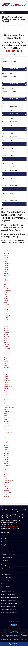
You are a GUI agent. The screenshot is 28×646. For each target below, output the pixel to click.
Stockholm (7, 417)
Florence (11, 193)
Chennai (6, 388)
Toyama (6, 475)
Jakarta (6, 396)
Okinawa (6, 275)
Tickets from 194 (14, 113)
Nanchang (7, 315)
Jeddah (6, 350)
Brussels (11, 163)
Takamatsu (7, 473)
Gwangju (6, 360)
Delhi (5, 390)
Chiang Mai (7, 344)
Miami (5, 302)
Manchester (7, 380)
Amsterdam (7, 488)
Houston (6, 429)
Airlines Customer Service (8, 554)
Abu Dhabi (7, 348)
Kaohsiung (7, 423)
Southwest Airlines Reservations (9, 597)
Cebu (5, 294)
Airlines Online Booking (7, 551)
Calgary (6, 256)
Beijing (5, 261)
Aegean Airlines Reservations (8, 613)
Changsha (7, 263)
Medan (6, 398)
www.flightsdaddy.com (12, 526)
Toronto (6, 257)
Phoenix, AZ (7, 384)
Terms (2, 548)
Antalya (11, 148)
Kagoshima (7, 465)
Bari (10, 58)
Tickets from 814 (14, 98)
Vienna (6, 252)
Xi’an (5, 438)
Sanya (5, 325)
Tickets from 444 (14, 68)
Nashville (6, 304)
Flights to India (5, 580)
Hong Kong (7, 455)
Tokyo (5, 477)
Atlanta (6, 285)
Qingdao (6, 321)
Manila (6, 298)
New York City (7, 492)
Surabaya (6, 400)
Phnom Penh (7, 254)
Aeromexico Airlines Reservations (10, 600)
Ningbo (6, 319)
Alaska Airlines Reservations (8, 606)
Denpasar (6, 394)
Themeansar (14, 631)
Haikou (6, 309)
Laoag (5, 296)
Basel (11, 103)
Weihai (6, 334)
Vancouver (7, 259)
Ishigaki (6, 463)
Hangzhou (6, 311)
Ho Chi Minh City (8, 433)
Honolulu (6, 427)
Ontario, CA (7, 382)
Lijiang (5, 313)
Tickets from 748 (14, 83)
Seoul (5, 413)
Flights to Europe (5, 586)
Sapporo (6, 279)
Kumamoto (7, 467)
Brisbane (6, 246)
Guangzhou (7, 273)
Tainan (6, 362)
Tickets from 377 (14, 143)
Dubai (11, 73)
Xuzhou (6, 440)
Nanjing (6, 317)
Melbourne (7, 248)
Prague (6, 448)
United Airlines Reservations (8, 609)
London (6, 376)
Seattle (6, 409)
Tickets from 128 (14, 128)
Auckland (6, 490)
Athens (11, 178)
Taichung (6, 425)
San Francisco (8, 386)
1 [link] (2, 208)
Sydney (6, 250)
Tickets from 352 (14, 158)
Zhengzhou (7, 446)
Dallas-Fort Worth (9, 407)
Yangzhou (6, 442)
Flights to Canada (5, 574)
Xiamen (6, 342)
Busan (5, 354)
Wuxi (5, 340)
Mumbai (6, 392)
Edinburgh (12, 118)
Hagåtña (6, 453)
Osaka (5, 277)
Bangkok (6, 367)
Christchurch (7, 290)
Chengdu (6, 265)
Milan (5, 402)
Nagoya (6, 471)
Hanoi (5, 494)
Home (3, 23)
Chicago (6, 288)
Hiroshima (6, 461)
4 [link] (9, 208)
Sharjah (11, 88)
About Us (3, 538)
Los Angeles (7, 431)
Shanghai (6, 327)
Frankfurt (6, 451)
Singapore (7, 352)
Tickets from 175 (14, 189)
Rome (5, 404)
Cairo (5, 449)
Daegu (6, 358)
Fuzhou (6, 271)
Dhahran (6, 300)
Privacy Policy (4, 545)
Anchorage (7, 283)
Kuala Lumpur (7, 482)
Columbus (6, 405)
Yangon (6, 486)
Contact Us (4, 542)
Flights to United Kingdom (8, 571)
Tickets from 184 (14, 173)
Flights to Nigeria (5, 583)
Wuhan (6, 338)
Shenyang (6, 332)
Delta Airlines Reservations (8, 594)
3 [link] (7, 208)
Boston (6, 287)
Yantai (5, 444)
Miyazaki (6, 469)
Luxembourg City (8, 480)
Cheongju (6, 356)
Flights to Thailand (6, 577)
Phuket (6, 346)
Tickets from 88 (14, 204)
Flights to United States (7, 568)
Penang (6, 484)
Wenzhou (6, 336)
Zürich (5, 419)
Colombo (6, 421)
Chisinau (11, 133)
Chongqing (7, 269)
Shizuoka (6, 281)
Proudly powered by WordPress (10, 630)
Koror (5, 292)
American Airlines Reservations (9, 603)
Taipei (5, 363)
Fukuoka (6, 459)
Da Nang (6, 411)
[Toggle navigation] (25, 12)
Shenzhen (6, 331)
